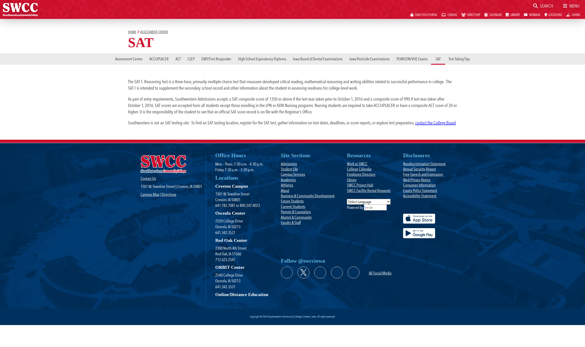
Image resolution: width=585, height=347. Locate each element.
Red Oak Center (231, 240)
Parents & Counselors (296, 211)
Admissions (289, 163)
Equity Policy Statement (420, 190)
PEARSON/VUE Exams (412, 58)
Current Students (293, 206)
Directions (169, 194)
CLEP (191, 58)
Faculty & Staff (291, 222)
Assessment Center (129, 58)
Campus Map (150, 194)
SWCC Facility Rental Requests (369, 190)
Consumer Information (419, 185)
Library (351, 179)
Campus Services (293, 174)
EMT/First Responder (216, 58)
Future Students (292, 201)
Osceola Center (230, 213)
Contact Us (148, 178)
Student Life (289, 169)
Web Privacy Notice (417, 179)
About (285, 190)
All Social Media (380, 273)
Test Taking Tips (459, 58)
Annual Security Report (419, 169)
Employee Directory (361, 174)
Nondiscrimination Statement (424, 163)
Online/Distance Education (241, 294)
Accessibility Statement (419, 195)
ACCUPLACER (159, 58)
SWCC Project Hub (360, 185)
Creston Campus (231, 186)
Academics (288, 179)
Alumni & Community (296, 217)
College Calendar (359, 169)
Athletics (287, 185)
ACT (178, 58)
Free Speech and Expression (423, 174)
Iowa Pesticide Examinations (369, 58)
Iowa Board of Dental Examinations (318, 58)
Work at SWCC (357, 163)
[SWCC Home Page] (20, 9)
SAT (438, 58)
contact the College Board (435, 122)
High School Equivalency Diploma (262, 58)
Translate (380, 207)
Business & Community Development (308, 195)
